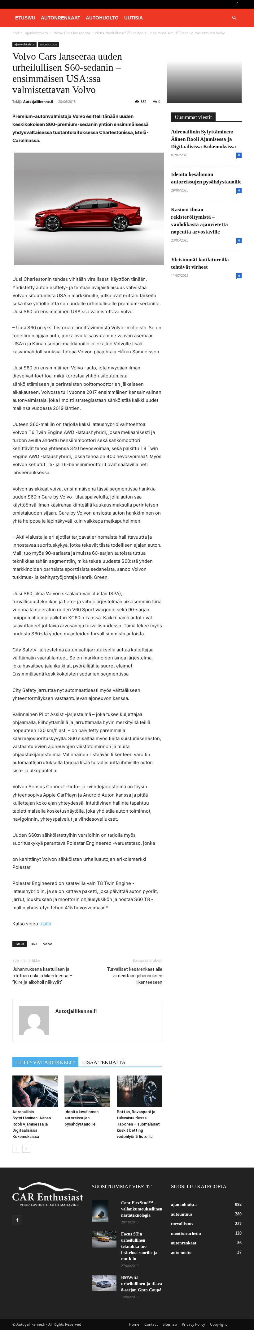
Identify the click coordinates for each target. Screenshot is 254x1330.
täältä (45, 924)
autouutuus (48, 44)
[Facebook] (237, 4)
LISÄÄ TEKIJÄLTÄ (103, 1062)
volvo (47, 943)
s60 (34, 943)
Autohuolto (102, 17)
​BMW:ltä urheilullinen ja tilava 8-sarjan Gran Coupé (141, 1283)
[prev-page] (16, 1149)
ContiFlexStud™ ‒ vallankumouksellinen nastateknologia (141, 1209)
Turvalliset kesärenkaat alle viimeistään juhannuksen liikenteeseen (134, 975)
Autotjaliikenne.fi (38, 101)
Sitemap (170, 1324)
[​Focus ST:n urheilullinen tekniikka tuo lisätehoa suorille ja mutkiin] (104, 1239)
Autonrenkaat (60, 17)
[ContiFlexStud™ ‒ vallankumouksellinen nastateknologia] (104, 1211)
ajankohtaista (24, 44)
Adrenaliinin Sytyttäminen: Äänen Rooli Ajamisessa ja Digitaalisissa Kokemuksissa (31, 1124)
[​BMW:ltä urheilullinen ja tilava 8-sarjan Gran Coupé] (104, 1283)
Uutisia (133, 17)
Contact (151, 1324)
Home (134, 1324)
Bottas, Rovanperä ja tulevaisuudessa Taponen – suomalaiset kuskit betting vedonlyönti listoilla (138, 1124)
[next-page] (26, 1149)
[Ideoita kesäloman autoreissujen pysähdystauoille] (87, 1091)
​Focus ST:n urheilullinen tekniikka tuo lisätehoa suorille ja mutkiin (139, 1246)
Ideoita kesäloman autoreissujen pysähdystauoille (81, 1117)
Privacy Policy (193, 1324)
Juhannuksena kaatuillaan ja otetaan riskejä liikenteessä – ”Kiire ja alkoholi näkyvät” (42, 975)
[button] (234, 18)
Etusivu (25, 17)
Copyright (218, 1324)
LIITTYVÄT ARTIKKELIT (45, 1062)
